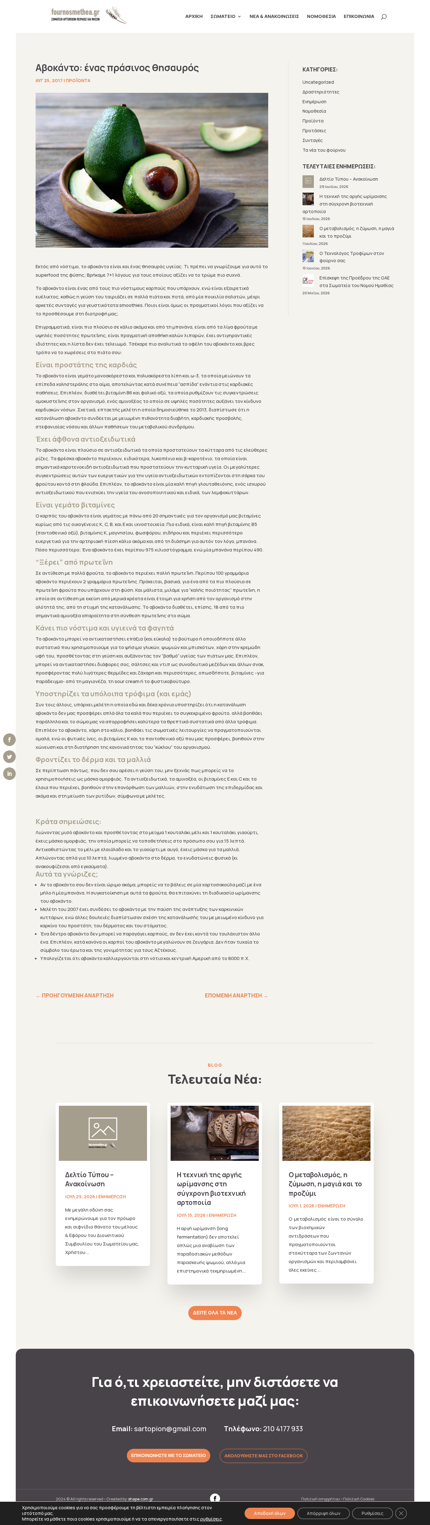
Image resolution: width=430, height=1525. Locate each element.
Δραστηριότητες (321, 92)
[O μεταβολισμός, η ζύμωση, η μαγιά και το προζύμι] (309, 232)
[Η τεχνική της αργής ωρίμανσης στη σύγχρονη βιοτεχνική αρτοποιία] (309, 200)
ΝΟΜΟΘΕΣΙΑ (321, 17)
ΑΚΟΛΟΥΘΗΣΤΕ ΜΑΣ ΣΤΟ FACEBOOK (263, 1456)
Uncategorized (318, 82)
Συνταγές (313, 140)
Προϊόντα (78, 80)
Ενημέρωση (314, 101)
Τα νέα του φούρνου (324, 150)
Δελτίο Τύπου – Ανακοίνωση (349, 179)
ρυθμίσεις (211, 1519)
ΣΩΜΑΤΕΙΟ (223, 17)
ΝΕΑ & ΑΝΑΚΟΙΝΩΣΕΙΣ (274, 17)
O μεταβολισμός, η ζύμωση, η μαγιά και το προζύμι (325, 1184)
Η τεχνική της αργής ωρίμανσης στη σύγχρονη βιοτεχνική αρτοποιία (345, 203)
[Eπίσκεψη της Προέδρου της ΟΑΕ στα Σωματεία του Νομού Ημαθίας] (309, 281)
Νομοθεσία (314, 111)
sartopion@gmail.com (170, 1428)
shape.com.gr (140, 1499)
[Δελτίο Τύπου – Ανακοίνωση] (309, 182)
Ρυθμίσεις (372, 1513)
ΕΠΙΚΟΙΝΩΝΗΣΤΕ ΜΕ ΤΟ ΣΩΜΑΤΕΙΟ (168, 1455)
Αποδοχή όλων (270, 1513)
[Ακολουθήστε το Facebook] (215, 1499)
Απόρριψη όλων (323, 1513)
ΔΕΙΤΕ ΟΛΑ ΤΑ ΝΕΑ (215, 1313)
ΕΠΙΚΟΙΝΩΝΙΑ (359, 17)
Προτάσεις (314, 130)
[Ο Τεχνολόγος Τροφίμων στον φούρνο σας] (309, 257)
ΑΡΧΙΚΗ (194, 17)
